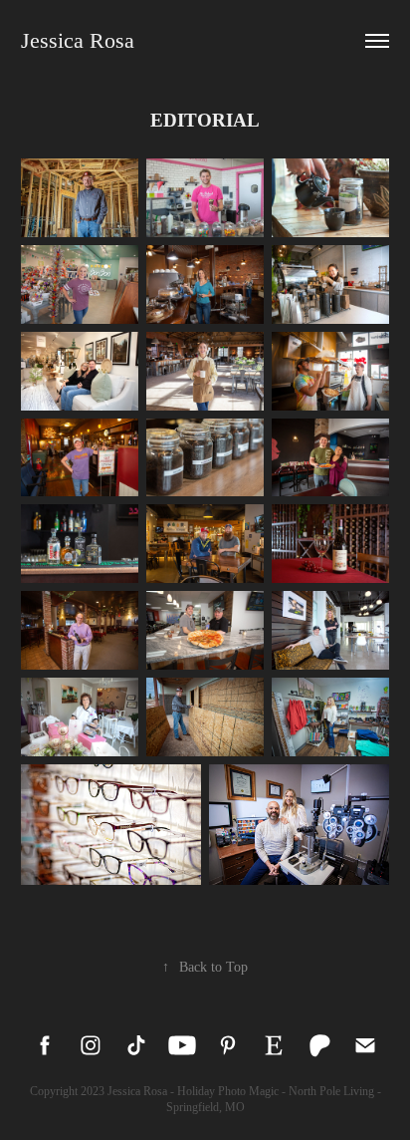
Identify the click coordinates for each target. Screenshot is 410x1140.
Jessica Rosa (77, 40)
